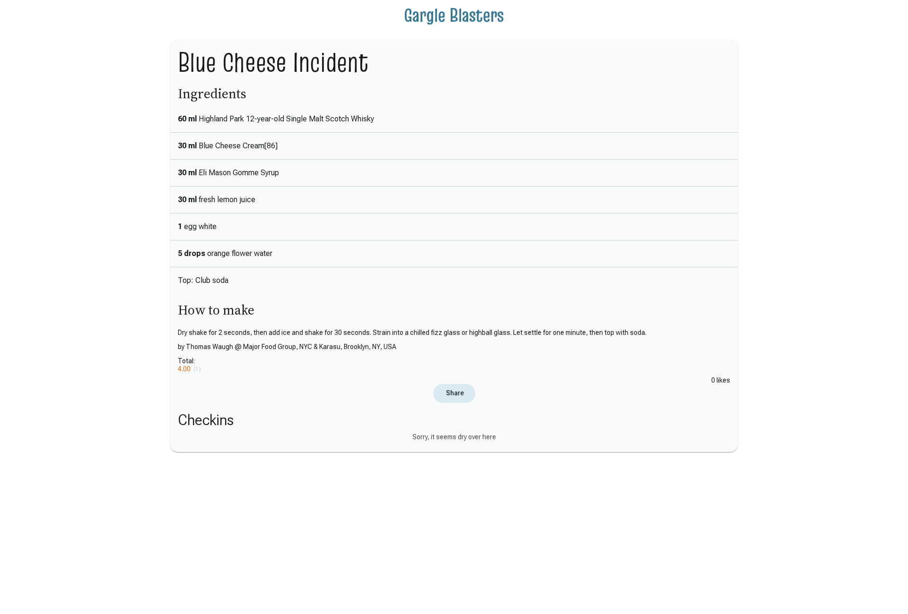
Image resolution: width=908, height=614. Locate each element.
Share (454, 393)
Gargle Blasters (454, 15)
